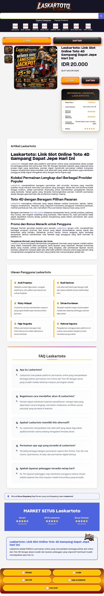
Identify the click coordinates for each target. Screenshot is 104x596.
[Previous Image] (16, 68)
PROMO (28, 573)
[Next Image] (55, 68)
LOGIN (27, 40)
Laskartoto (15, 164)
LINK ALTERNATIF (78, 581)
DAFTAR (77, 40)
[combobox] (49, 16)
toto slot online (37, 212)
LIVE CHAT (53, 588)
